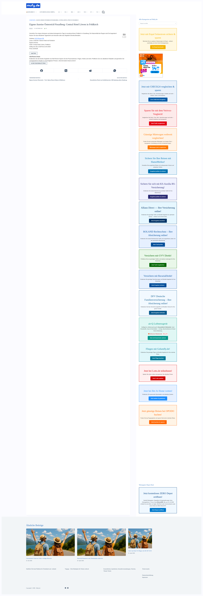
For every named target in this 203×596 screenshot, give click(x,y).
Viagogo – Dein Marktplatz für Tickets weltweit (77, 569)
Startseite (32, 20)
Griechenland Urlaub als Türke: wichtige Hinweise (39, 558)
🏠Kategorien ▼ (30, 12)
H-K (72, 12)
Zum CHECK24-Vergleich (157, 99)
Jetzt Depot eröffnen (158, 510)
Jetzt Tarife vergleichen (158, 123)
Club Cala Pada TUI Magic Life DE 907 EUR (140, 551)
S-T (91, 12)
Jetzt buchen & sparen (158, 422)
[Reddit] (90, 70)
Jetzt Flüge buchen (158, 358)
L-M (78, 12)
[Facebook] (41, 70)
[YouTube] (67, 588)
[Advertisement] (71, 5)
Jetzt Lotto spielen (157, 378)
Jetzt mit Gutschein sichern (158, 338)
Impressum (145, 577)
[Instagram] (65, 588)
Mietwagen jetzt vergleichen (158, 147)
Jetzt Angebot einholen (158, 312)
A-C (59, 12)
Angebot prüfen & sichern (158, 171)
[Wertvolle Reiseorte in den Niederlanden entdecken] (101, 542)
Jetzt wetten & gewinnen (158, 398)
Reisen (31, 28)
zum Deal (33, 53)
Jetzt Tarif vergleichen (157, 265)
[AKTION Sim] (151, 65)
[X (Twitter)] (66, 70)
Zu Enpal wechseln (158, 47)
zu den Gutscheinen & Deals (38, 63)
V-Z (97, 12)
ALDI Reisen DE (39, 38)
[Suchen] (103, 12)
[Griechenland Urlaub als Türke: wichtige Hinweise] (50, 542)
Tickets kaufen (145, 569)
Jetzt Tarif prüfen (158, 244)
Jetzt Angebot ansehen (158, 220)
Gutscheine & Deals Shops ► (47, 12)
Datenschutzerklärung (147, 575)
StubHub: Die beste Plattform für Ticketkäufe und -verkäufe (41, 569)
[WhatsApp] (115, 70)
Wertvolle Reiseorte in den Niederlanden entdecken (90, 558)
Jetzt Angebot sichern (157, 285)
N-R (85, 12)
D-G (65, 12)
